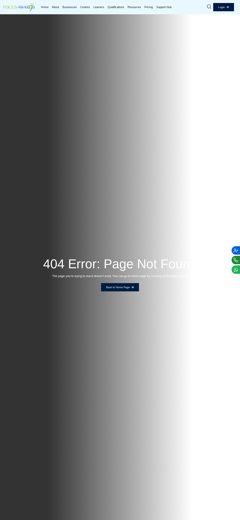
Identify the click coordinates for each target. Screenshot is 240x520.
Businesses (69, 7)
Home (45, 7)
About (55, 7)
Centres (85, 7)
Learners (98, 7)
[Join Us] (236, 250)
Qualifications (116, 7)
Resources (134, 7)
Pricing (148, 7)
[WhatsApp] (236, 269)
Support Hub (164, 7)
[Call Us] (236, 260)
